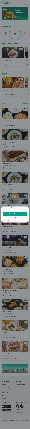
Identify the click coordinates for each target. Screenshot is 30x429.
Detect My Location (15, 214)
